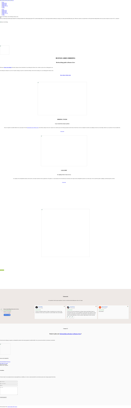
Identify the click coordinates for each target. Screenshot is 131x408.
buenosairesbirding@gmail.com (5, 361)
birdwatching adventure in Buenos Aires (70, 333)
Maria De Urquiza (105, 306)
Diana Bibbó (40, 306)
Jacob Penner (72, 306)
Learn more (62, 131)
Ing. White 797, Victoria (4, 363)
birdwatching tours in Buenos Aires (32, 127)
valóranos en (6, 314)
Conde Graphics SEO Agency (12, 406)
